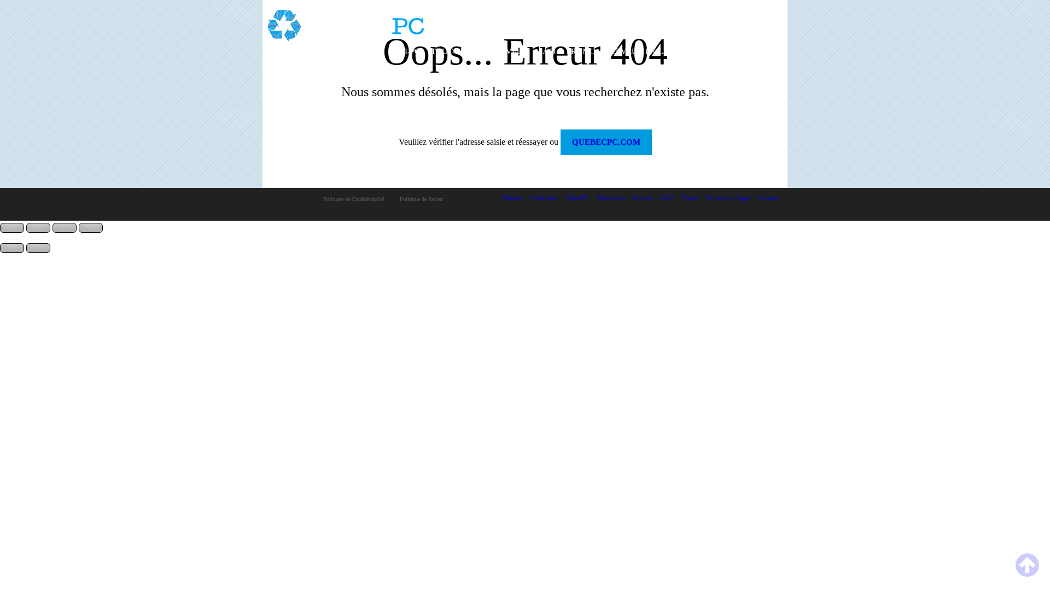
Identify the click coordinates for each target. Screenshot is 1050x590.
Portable (293, 51)
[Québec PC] (346, 21)
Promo (581, 51)
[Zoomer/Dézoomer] (12, 228)
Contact (713, 51)
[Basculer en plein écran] (38, 228)
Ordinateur (351, 51)
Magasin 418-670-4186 (734, 13)
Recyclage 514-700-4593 (731, 22)
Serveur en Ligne (644, 51)
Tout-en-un (456, 51)
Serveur (510, 51)
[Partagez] (64, 228)
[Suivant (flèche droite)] (38, 248)
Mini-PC (404, 51)
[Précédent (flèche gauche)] (12, 248)
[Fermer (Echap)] (91, 228)
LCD (547, 51)
